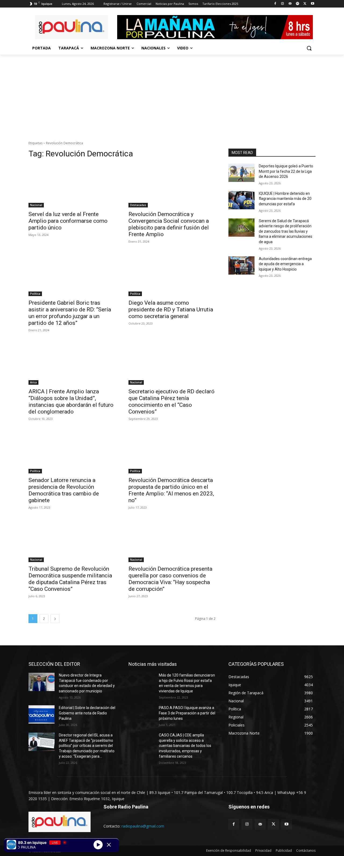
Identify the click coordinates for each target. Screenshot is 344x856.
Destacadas (138, 205)
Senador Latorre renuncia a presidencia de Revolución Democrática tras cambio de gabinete (63, 490)
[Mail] (290, 4)
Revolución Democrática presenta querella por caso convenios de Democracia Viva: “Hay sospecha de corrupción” (170, 579)
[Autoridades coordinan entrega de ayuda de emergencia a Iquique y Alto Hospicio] (241, 265)
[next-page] (55, 618)
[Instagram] (283, 4)
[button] (309, 48)
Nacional (36, 205)
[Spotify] (298, 4)
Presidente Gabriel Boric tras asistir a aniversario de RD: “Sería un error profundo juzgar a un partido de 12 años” (69, 313)
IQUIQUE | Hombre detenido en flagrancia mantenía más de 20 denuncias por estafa (285, 198)
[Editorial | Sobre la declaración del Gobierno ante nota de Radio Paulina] (41, 714)
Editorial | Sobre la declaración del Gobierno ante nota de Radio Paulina (87, 713)
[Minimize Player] (109, 844)
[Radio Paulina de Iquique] (71, 27)
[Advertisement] (172, 94)
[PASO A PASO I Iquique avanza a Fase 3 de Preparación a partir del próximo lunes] (141, 714)
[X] (305, 4)
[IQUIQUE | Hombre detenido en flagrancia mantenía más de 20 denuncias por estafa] (241, 200)
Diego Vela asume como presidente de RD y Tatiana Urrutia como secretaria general (170, 309)
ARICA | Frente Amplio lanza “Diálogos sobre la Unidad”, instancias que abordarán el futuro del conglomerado (70, 401)
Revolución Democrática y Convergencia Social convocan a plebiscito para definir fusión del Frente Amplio (168, 224)
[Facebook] (275, 4)
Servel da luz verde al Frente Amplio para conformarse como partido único (68, 221)
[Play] (98, 844)
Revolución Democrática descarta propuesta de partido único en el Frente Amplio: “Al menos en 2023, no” (171, 490)
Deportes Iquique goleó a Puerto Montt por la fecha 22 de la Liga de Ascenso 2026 (286, 171)
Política (35, 294)
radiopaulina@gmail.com (142, 826)
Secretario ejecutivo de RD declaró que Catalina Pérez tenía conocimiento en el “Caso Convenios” (171, 401)
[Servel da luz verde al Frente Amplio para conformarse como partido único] (72, 185)
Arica (33, 382)
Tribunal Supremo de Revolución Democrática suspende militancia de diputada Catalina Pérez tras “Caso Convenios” (70, 579)
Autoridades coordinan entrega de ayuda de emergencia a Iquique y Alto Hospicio (285, 264)
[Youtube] (312, 4)
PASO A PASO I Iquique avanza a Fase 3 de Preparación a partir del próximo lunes (187, 713)
